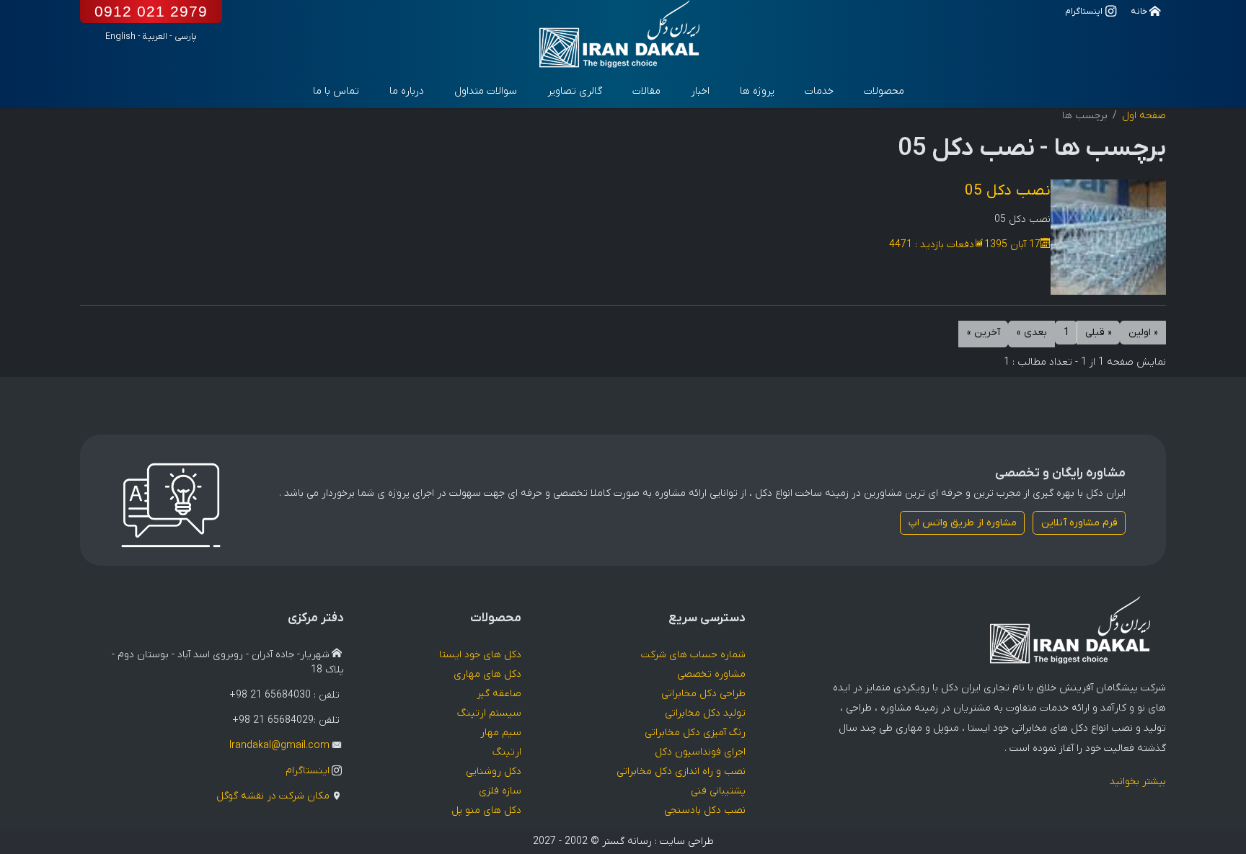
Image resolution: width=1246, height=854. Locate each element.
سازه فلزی (500, 791)
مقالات (646, 91)
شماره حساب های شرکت (693, 655)
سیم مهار (500, 732)
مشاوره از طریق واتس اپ (963, 523)
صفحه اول (1144, 116)
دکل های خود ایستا (480, 655)
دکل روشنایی (493, 771)
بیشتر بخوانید (1138, 781)
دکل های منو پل (486, 810)
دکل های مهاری (487, 674)
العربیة (155, 37)
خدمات (819, 91)
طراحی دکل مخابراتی (703, 693)
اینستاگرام (308, 771)
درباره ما (406, 91)
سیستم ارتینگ (489, 713)
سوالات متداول (485, 91)
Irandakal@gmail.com (279, 745)
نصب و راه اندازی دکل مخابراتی (681, 771)
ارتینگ (506, 752)
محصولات (884, 91)
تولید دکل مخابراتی (705, 713)
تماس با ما (336, 91)
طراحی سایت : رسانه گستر (658, 841)
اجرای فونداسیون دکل (700, 752)
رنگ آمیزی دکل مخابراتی (695, 732)
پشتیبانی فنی (718, 791)
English (120, 37)
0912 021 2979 (151, 11)
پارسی (185, 37)
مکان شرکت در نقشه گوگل (273, 796)
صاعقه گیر (499, 693)
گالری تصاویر (574, 91)
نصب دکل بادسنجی (705, 810)
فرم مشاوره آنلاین (1079, 523)
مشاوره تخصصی (711, 674)
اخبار (700, 91)
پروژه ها (757, 91)
